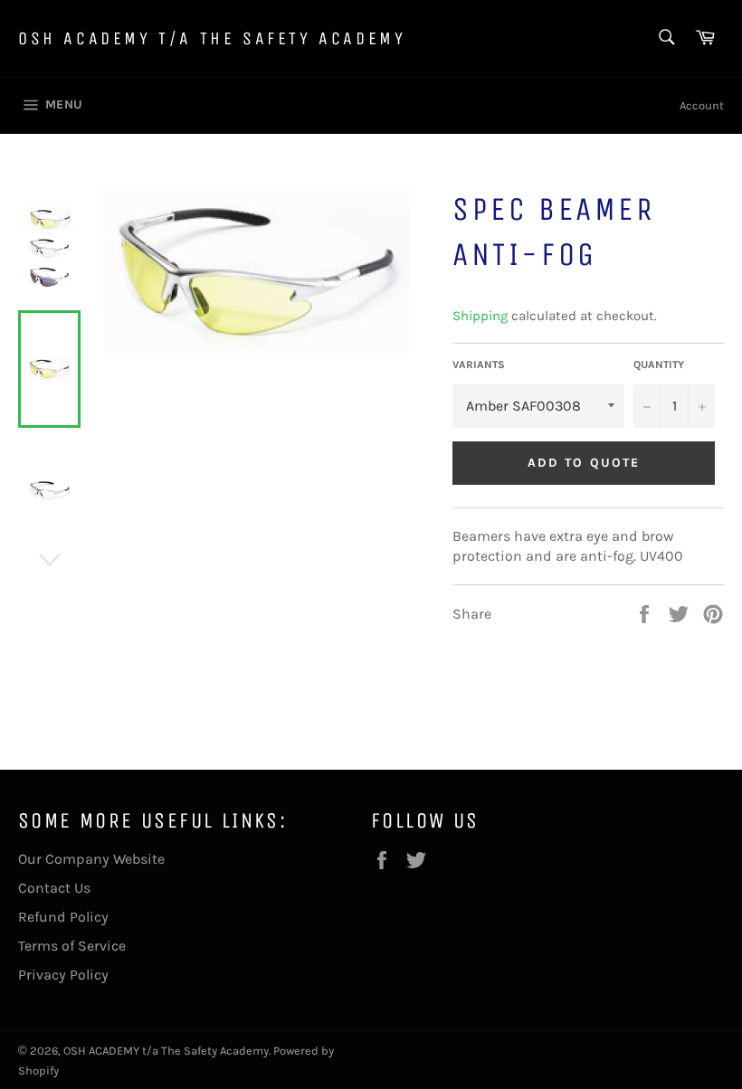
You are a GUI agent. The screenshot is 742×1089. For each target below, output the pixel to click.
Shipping (480, 316)
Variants (478, 364)
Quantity (658, 364)
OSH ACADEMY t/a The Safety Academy (211, 38)
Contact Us (54, 887)
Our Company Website (91, 858)
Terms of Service (72, 945)
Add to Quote (584, 462)
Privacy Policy (63, 974)
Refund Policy (63, 916)
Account (702, 105)
